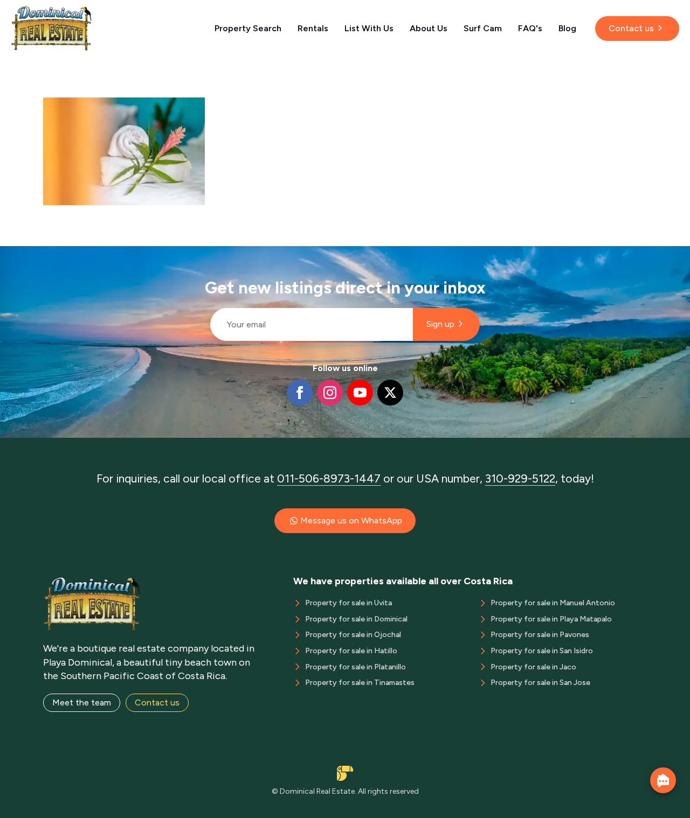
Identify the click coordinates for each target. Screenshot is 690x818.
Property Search (248, 28)
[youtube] (360, 392)
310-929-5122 (520, 478)
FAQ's (530, 28)
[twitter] (390, 392)
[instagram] (330, 392)
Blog (567, 28)
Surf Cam (483, 28)
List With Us (369, 28)
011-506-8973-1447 (329, 478)
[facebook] (300, 392)
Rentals (313, 28)
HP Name (205, 254)
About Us (428, 28)
